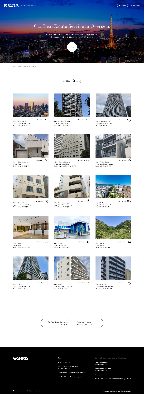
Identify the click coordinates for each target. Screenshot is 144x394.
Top (14, 66)
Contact (122, 5)
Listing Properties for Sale (68, 367)
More (72, 47)
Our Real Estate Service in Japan (70, 377)
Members (98, 374)
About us (29, 391)
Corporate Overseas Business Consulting (84, 323)
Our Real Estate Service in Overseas (57, 323)
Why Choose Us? (64, 362)
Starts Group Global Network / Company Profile (113, 378)
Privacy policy (18, 391)
